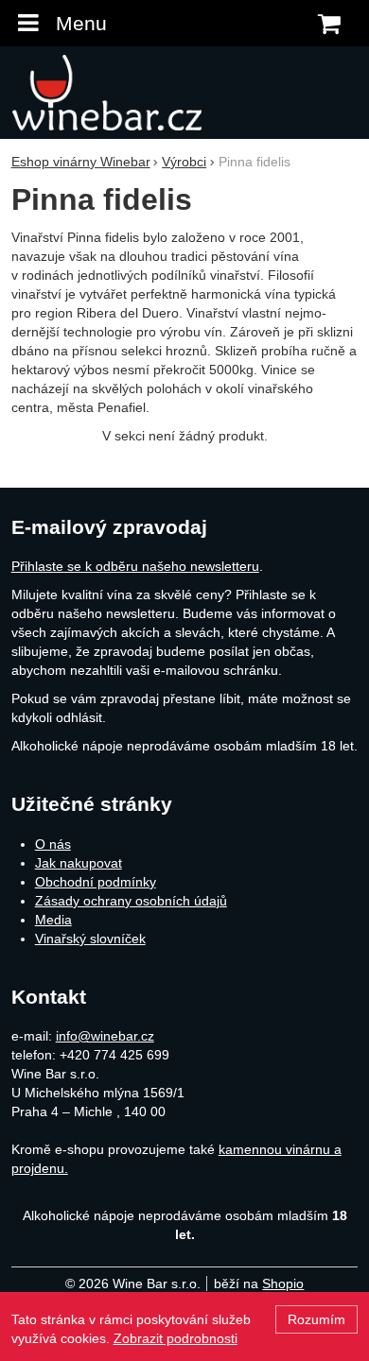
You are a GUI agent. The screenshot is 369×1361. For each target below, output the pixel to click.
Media (53, 919)
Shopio (283, 1283)
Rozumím (316, 1319)
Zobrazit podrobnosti (175, 1338)
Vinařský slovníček (90, 938)
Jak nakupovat (78, 862)
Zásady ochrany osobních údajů (131, 900)
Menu (81, 23)
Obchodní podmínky (95, 881)
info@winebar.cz (105, 1035)
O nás (53, 844)
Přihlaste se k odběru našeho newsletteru (135, 566)
